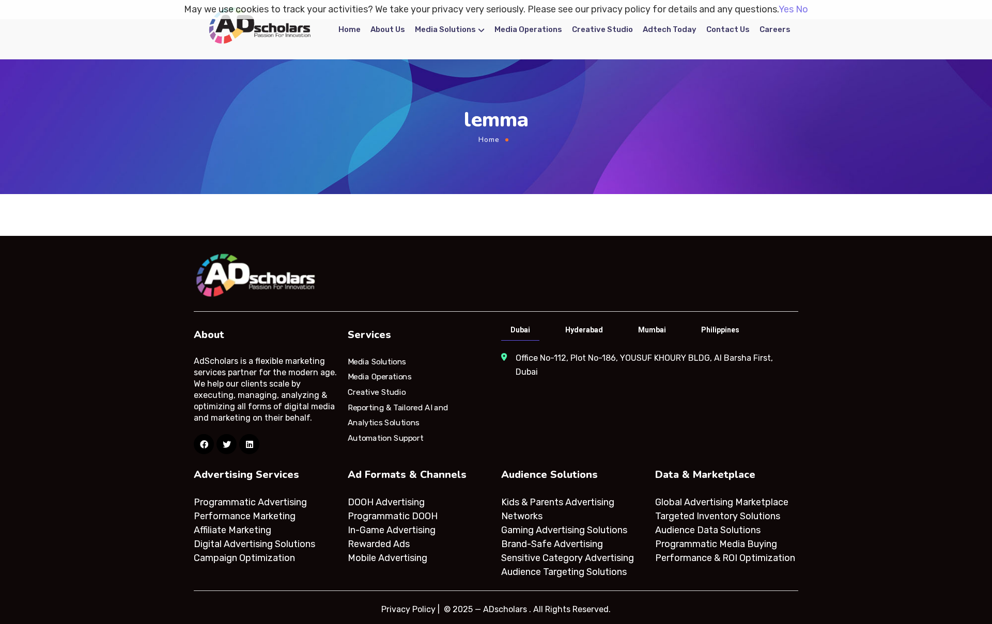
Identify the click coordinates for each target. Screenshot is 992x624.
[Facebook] (204, 444)
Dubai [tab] (520, 330)
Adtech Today (669, 29)
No (802, 9)
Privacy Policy (408, 609)
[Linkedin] (249, 444)
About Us (387, 29)
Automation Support (385, 438)
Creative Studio (602, 29)
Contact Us (728, 29)
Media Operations (528, 29)
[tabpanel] (648, 365)
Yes (786, 9)
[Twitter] (226, 444)
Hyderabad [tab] (584, 330)
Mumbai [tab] (652, 330)
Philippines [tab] (720, 330)
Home (349, 29)
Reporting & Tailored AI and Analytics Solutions (398, 415)
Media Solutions (445, 29)
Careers (775, 29)
